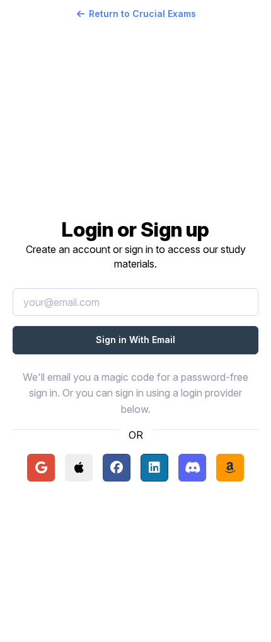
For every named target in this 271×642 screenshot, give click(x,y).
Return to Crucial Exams (142, 13)
